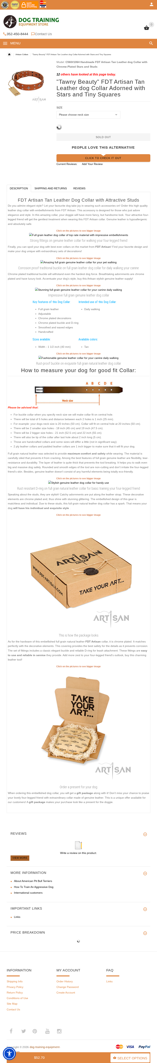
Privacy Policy (15, 986)
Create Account (65, 992)
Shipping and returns (50, 188)
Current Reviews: (66, 164)
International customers (28, 892)
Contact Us (43, 34)
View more (19, 858)
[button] (150, 43)
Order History (64, 981)
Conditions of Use (17, 998)
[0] (146, 29)
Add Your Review (92, 164)
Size (59, 107)
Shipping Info (15, 981)
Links (17, 916)
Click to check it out (103, 158)
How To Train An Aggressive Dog (33, 886)
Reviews (79, 188)
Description (19, 188)
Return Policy (15, 992)
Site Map (12, 1003)
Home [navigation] (9, 54)
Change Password (67, 986)
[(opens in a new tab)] (78, 234)
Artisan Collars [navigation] (22, 54)
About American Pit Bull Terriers (33, 881)
